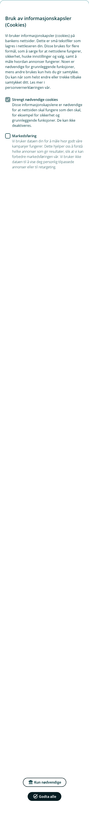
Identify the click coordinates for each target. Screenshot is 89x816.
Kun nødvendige (47, 782)
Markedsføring (24, 136)
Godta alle (47, 796)
